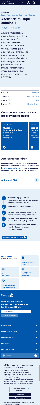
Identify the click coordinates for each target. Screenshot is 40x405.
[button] (37, 2)
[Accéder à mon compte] (28, 2)
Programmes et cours (9, 331)
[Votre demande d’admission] (33, 2)
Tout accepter (20, 398)
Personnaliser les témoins (21, 389)
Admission (5, 13)
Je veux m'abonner (9, 316)
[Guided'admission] (20, 295)
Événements (5, 343)
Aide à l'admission (7, 337)
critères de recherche (12, 168)
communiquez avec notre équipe (14, 173)
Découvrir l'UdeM (7, 349)
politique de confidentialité (20, 402)
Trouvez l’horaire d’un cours (13, 237)
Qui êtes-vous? (6, 325)
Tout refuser (20, 394)
